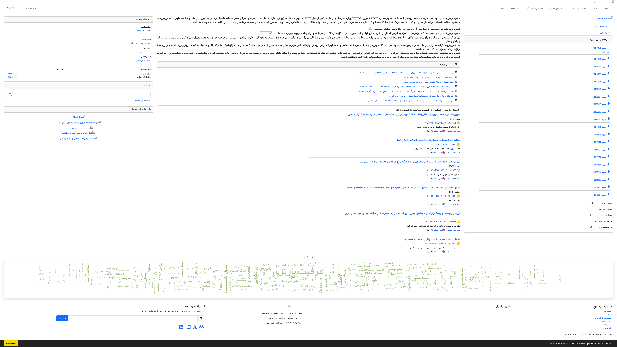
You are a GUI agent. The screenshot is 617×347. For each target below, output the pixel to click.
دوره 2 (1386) (600, 187)
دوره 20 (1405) (599, 48)
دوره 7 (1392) (600, 149)
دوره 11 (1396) (599, 119)
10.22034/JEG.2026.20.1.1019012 (440, 243)
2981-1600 (12, 77)
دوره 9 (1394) (600, 134)
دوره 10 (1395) (599, 127)
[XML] (393, 110)
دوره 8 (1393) (600, 142)
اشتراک (62, 318)
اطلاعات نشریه (579, 8)
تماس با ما (490, 8)
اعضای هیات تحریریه (603, 318)
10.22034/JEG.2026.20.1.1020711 (440, 222)
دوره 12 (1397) (599, 112)
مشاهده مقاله (454, 131)
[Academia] (195, 328)
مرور (595, 8)
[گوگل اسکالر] (78, 118)
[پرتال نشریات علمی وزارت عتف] (78, 128)
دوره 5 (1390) (600, 165)
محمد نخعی (145, 51)
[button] (546, 343)
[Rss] (181, 328)
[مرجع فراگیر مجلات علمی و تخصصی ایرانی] (78, 139)
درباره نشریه (606, 314)
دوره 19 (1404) (599, 59)
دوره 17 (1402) (599, 74)
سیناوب (564, 334)
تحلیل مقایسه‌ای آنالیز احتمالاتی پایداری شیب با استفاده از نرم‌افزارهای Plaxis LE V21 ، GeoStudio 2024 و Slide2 (405, 86)
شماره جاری (605, 32)
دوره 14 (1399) (599, 97)
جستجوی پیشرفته (142, 100)
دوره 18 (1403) (599, 66)
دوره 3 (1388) (600, 180)
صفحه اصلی (607, 8)
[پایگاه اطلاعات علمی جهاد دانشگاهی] (78, 134)
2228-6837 (12, 74)
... (150, 144)
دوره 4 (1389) (600, 172)
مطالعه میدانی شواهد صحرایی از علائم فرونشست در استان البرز (426, 77)
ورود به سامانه (29, 8)
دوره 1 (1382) (600, 195)
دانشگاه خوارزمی (142, 30)
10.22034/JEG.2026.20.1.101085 (440, 170)
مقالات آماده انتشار (602, 26)
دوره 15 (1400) (599, 89)
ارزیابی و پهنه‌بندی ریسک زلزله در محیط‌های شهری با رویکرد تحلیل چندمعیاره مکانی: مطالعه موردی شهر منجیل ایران (404, 72)
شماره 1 (602, 52)
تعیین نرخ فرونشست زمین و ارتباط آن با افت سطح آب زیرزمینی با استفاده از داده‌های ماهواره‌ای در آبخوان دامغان (406, 91)
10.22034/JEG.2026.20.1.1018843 (440, 196)
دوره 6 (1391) (600, 157)
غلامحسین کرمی (143, 60)
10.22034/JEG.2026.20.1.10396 (441, 144)
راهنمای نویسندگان (534, 8)
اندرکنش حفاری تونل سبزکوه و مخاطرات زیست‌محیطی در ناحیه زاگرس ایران (421, 96)
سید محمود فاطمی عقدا (140, 43)
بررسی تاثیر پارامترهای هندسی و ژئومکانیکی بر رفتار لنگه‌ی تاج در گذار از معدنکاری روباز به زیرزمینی (410, 100)
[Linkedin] (188, 328)
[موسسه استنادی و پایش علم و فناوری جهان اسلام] (79, 123)
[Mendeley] (201, 328)
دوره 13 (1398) (599, 104)
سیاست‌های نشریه (558, 8)
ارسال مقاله (516, 8)
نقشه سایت (607, 328)
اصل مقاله (435, 131)
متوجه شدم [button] (11, 343)
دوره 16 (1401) (599, 82)
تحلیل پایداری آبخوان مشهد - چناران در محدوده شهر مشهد (428, 82)
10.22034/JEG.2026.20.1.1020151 (440, 123)
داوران (502, 8)
